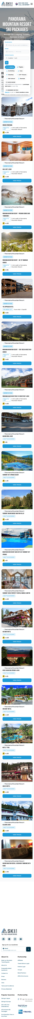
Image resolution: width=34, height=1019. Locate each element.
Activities (11, 71)
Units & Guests (9, 55)
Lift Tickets (22, 74)
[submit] (28, 949)
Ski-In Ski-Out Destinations (5, 1005)
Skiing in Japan (5, 998)
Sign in (7, 92)
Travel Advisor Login (23, 963)
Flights (21, 67)
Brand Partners (22, 973)
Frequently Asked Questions (6, 969)
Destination (8, 42)
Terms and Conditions (7, 986)
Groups (20, 969)
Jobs (2, 982)
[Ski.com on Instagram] (15, 939)
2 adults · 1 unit (12, 58)
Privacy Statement (6, 989)
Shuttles (11, 74)
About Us (4, 965)
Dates (6, 48)
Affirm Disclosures (23, 976)
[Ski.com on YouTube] (21, 939)
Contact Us (4, 973)
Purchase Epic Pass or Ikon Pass (7, 1015)
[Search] (6, 62)
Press (3, 976)
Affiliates (20, 960)
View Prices (17, 136)
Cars (21, 71)
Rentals (22, 78)
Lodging (11, 67)
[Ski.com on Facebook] (3, 939)
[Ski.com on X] (9, 939)
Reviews (3, 979)
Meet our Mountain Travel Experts (6, 961)
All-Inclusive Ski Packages (5, 1010)
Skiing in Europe (6, 1001)
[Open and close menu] (32, 4)
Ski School (11, 78)
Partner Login (21, 966)
